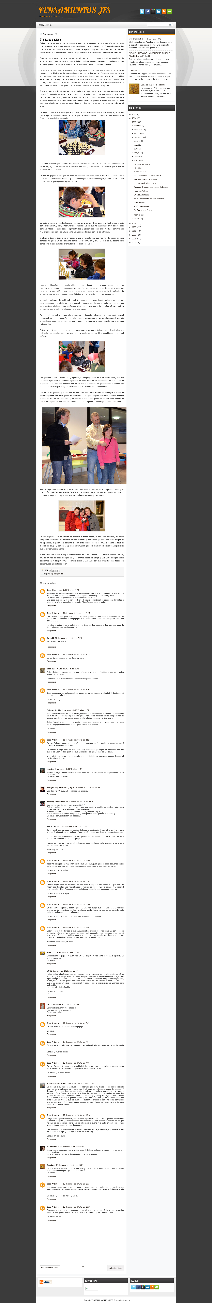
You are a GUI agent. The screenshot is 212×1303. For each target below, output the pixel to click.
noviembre (138, 129)
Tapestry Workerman (56, 802)
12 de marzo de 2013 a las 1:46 (66, 1004)
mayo (136, 153)
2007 (134, 242)
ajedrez (54, 573)
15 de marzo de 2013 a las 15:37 (69, 1165)
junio (136, 149)
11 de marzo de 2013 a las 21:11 (65, 590)
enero (136, 219)
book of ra (126, 1300)
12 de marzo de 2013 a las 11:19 (80, 1083)
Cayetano (51, 1165)
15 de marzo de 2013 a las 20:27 (76, 1184)
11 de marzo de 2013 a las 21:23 (76, 655)
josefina (50, 769)
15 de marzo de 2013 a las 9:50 (70, 1147)
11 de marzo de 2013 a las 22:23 (88, 787)
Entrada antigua (115, 1268)
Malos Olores (139, 202)
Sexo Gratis (135, 70)
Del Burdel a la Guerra (143, 210)
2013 (134, 122)
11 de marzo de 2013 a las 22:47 (76, 927)
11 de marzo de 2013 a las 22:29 (79, 802)
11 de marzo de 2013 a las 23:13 (65, 952)
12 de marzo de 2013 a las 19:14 (76, 1115)
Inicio (84, 1266)
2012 (134, 223)
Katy (49, 952)
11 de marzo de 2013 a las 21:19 (68, 638)
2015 (134, 114)
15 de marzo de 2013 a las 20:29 (76, 1207)
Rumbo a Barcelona (142, 164)
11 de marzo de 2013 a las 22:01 (75, 710)
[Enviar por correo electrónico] (50, 570)
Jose (49, 590)
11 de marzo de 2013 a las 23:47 (64, 971)
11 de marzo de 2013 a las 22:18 (68, 769)
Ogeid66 (50, 638)
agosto (137, 141)
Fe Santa (137, 168)
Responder (51, 605)
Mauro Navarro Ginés (56, 1083)
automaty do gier (41, 1)
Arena (49, 1004)
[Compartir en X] (55, 570)
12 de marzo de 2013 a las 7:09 (76, 1063)
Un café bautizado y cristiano (146, 183)
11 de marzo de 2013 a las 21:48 (65, 669)
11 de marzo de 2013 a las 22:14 (76, 740)
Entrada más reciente (50, 1268)
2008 (134, 239)
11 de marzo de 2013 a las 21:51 (76, 690)
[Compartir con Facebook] (58, 570)
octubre (137, 133)
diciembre (138, 126)
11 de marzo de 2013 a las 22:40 (76, 860)
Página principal (45, 25)
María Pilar (52, 1147)
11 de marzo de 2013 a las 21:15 (76, 613)
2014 (134, 118)
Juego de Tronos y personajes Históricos (151, 187)
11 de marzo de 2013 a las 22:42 (76, 881)
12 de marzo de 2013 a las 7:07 (76, 1042)
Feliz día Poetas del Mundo (145, 179)
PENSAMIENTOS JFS (75, 10)
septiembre (139, 137)
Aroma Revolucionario (143, 172)
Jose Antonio (53, 613)
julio (136, 145)
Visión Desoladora (141, 206)
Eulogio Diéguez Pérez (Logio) (60, 787)
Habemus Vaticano (141, 191)
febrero (137, 215)
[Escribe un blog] (52, 570)
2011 (134, 227)
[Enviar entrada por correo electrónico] (46, 570)
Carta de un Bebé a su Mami (153, 85)
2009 (134, 235)
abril (136, 156)
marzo (137, 160)
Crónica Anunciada (141, 195)
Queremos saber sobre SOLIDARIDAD (145, 39)
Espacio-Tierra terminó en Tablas (147, 175)
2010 (134, 231)
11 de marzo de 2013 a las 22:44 (76, 904)
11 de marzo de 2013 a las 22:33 (73, 827)
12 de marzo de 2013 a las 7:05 (76, 1023)
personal (60, 573)
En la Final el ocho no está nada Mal (149, 199)
